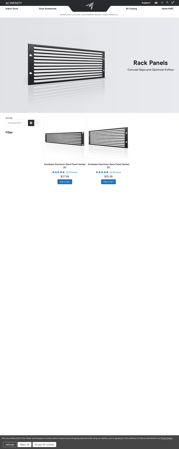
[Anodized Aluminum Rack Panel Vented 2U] (65, 137)
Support (146, 3)
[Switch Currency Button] (156, 3)
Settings (9, 444)
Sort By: (9, 118)
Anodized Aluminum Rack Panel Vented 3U (108, 166)
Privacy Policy (166, 438)
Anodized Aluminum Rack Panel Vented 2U (64, 166)
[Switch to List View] (37, 123)
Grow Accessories (47, 9)
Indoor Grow (12, 9)
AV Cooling (131, 9)
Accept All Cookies (44, 444)
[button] (162, 3)
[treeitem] (18, 9)
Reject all (24, 444)
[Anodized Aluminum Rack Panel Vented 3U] (108, 137)
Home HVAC (167, 9)
